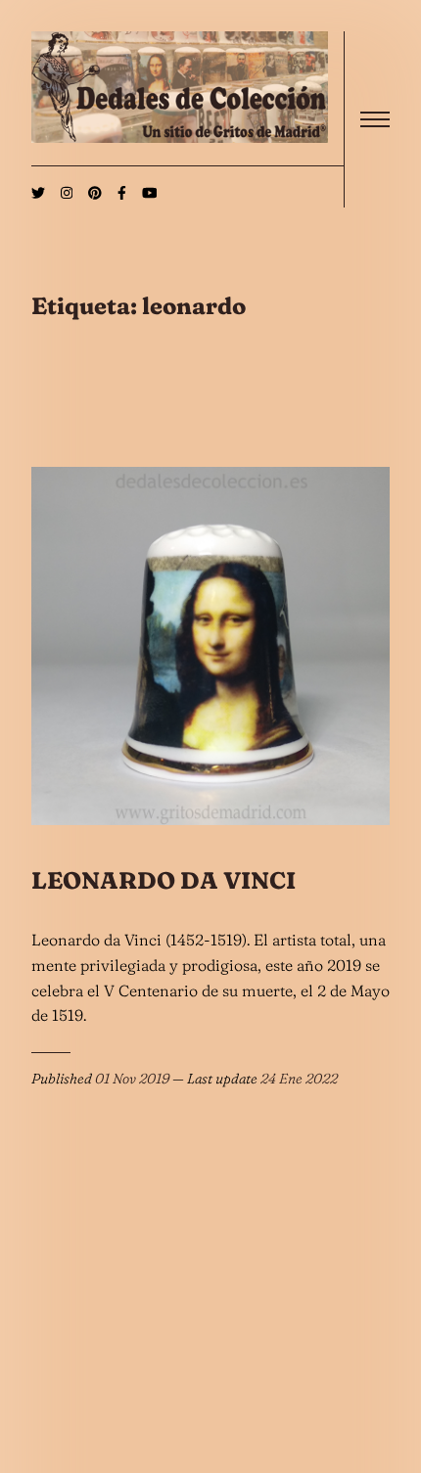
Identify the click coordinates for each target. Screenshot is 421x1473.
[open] (375, 119)
